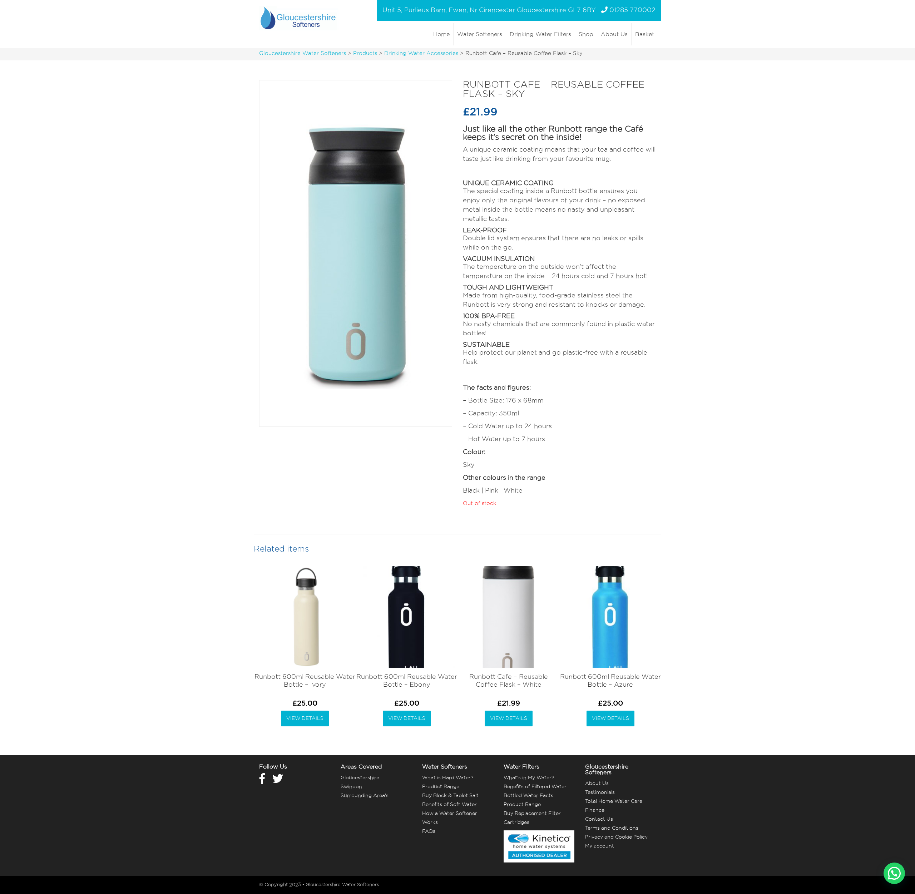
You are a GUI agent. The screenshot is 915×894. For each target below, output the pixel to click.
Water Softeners (479, 34)
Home (441, 34)
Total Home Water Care (613, 801)
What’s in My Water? (529, 777)
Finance (594, 810)
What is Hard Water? (447, 777)
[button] (894, 873)
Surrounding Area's (365, 795)
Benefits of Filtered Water (535, 786)
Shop (586, 34)
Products (365, 53)
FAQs (428, 831)
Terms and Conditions (611, 828)
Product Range (440, 786)
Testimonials (600, 792)
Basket (644, 34)
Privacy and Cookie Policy (616, 837)
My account (599, 846)
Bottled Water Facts (528, 795)
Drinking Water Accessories (421, 53)
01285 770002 (632, 10)
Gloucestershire (360, 777)
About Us (614, 34)
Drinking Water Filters (540, 34)
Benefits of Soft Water (449, 804)
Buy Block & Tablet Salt (450, 795)
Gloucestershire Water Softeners (302, 53)
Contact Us (599, 819)
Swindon (351, 786)
